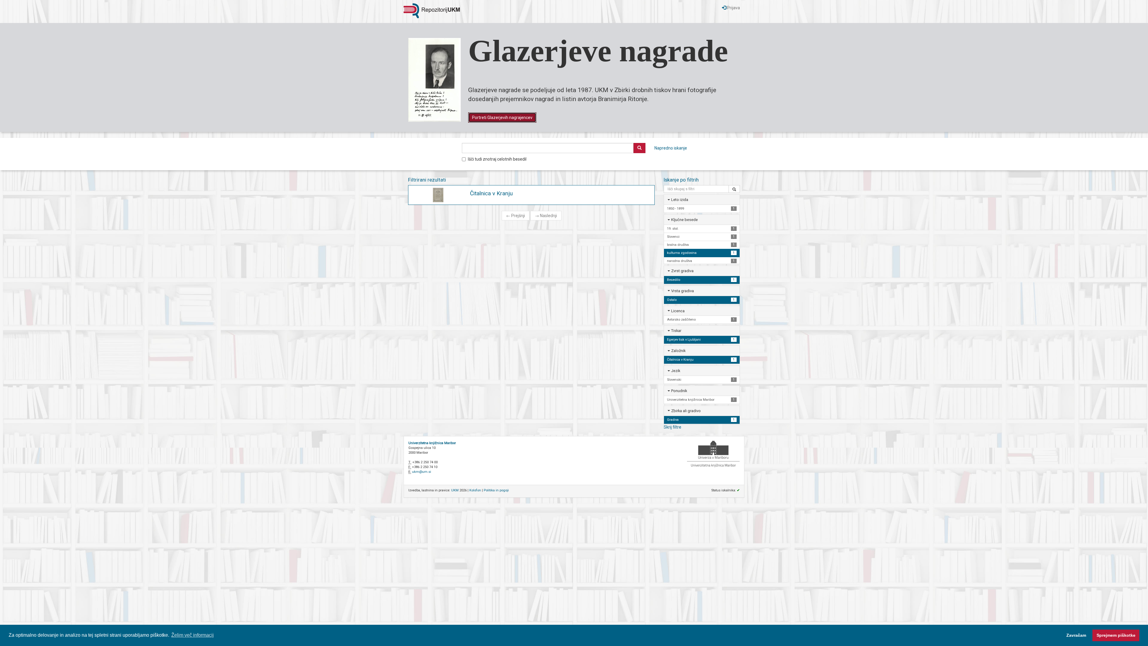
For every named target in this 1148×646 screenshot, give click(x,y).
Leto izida (679, 199)
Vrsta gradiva (682, 291)
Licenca (678, 311)
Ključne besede (684, 219)
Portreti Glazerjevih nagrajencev (502, 117)
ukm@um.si (421, 472)
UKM (455, 490)
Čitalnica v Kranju (491, 193)
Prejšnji (515, 215)
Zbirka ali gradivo (686, 411)
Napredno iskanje (670, 148)
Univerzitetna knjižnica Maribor (432, 443)
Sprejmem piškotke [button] (1116, 635)
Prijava (733, 7)
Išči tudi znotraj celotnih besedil (497, 159)
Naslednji (546, 215)
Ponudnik (679, 390)
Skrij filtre (672, 427)
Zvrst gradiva (682, 271)
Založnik (678, 350)
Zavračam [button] (1076, 635)
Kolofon (475, 490)
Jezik (675, 370)
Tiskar (676, 330)
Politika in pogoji (496, 490)
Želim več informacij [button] (192, 635)
